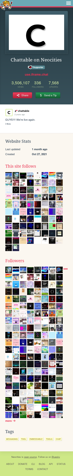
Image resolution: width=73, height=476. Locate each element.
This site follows (20, 166)
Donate (22, 464)
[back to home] (6, 5)
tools (49, 439)
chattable (23, 111)
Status (61, 464)
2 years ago (20, 114)
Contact (42, 469)
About (10, 464)
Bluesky (56, 457)
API (51, 464)
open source (30, 457)
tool (23, 439)
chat (58, 439)
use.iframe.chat (36, 74)
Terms (29, 469)
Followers (14, 260)
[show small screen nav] (68, 3)
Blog (42, 464)
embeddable (36, 439)
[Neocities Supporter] (36, 67)
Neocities (16, 457)
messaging (12, 439)
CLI (33, 464)
